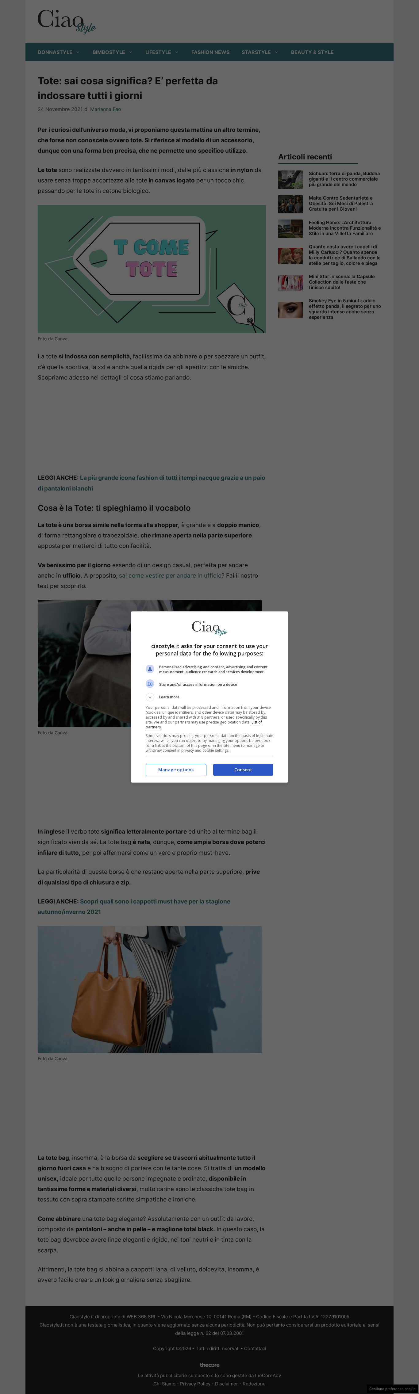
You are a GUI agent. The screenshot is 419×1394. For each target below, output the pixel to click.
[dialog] (209, 697)
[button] (209, 697)
